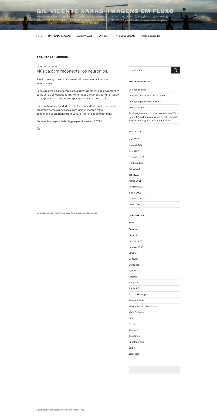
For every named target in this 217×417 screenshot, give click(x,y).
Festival (132, 270)
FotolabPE (134, 288)
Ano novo (133, 229)
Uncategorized (136, 341)
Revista (132, 324)
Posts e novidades (150, 35)
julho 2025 (134, 151)
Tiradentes (134, 335)
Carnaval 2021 (136, 247)
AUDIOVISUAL (84, 35)
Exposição (134, 264)
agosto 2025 (135, 145)
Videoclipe (134, 353)
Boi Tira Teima (136, 241)
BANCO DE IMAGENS (59, 35)
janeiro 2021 (135, 192)
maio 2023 (134, 168)
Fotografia (134, 282)
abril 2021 (134, 174)
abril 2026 (134, 139)
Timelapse (134, 330)
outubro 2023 (136, 163)
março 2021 (135, 180)
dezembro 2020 (137, 198)
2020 (131, 223)
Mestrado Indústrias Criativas (144, 306)
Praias (132, 318)
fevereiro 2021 (136, 186)
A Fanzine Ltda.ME (125, 35)
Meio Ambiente (136, 300)
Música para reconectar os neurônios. (72, 71)
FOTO (39, 35)
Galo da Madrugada (139, 294)
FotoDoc (133, 276)
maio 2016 (134, 204)
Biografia (133, 235)
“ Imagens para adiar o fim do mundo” (148, 95)
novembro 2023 (137, 157)
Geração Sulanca (137, 89)
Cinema (133, 252)
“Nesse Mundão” (137, 107)
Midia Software (136, 312)
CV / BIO (102, 35)
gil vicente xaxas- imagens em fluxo (105, 11)
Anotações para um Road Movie (145, 101)
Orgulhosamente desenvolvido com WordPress (60, 409)
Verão (132, 347)
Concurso (134, 258)
